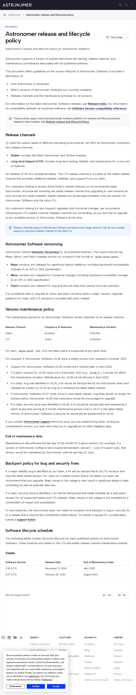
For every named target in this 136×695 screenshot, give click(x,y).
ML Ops (63, 668)
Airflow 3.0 (90, 673)
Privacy (118, 673)
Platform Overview (40, 644)
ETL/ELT (63, 662)
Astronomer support (37, 421)
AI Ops (62, 650)
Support (118, 662)
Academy (90, 644)
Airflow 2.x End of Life (96, 679)
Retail (62, 679)
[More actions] (131, 5)
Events (88, 662)
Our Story (119, 644)
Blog (87, 650)
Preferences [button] (47, 680)
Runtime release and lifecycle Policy (67, 121)
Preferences (15, 686)
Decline (35, 686)
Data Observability (69, 656)
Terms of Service (123, 679)
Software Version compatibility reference (99, 108)
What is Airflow (93, 668)
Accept (56, 686)
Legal (117, 668)
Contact (118, 656)
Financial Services (69, 673)
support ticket (26, 519)
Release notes (97, 103)
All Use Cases (66, 644)
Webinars (90, 656)
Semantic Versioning (45, 252)
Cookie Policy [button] (33, 676)
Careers (118, 650)
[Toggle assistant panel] (126, 4)
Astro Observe (38, 650)
